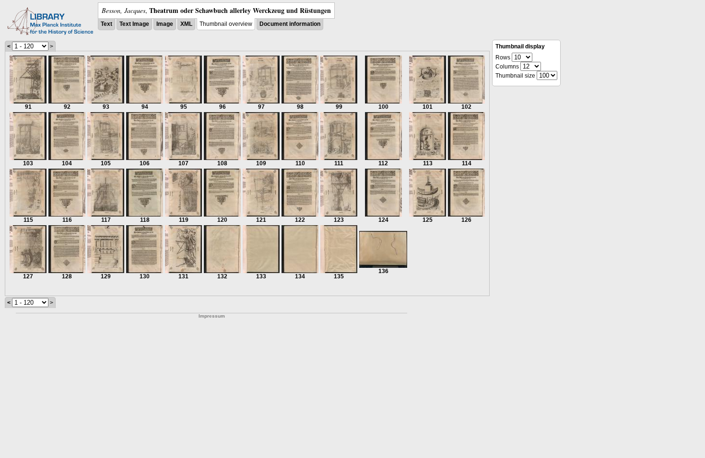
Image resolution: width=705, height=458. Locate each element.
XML (186, 24)
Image (164, 24)
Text (106, 24)
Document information (289, 24)
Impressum (212, 316)
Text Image (134, 24)
